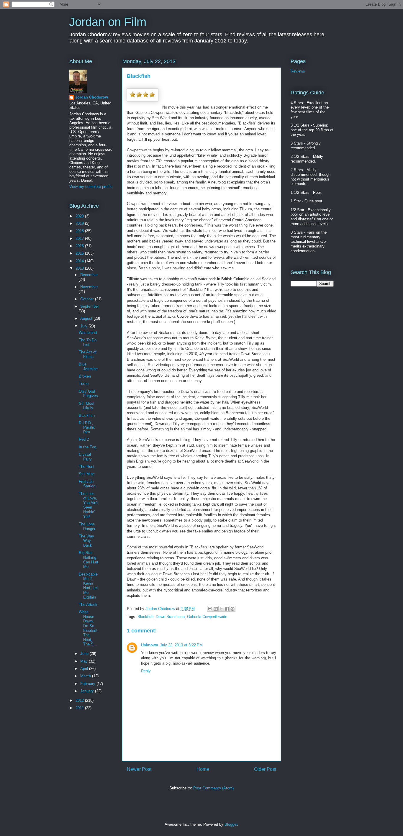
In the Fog (87, 447)
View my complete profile (90, 186)
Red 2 (84, 439)
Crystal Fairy (85, 456)
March (86, 676)
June (85, 653)
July (84, 326)
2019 (80, 223)
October (87, 299)
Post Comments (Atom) (213, 788)
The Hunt (86, 466)
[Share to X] (221, 609)
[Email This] (210, 609)
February (88, 683)
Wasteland (88, 332)
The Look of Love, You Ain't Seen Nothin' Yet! (88, 505)
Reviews (298, 71)
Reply (146, 671)
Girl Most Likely (86, 405)
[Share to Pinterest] (232, 609)
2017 (80, 238)
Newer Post (139, 769)
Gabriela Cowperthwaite (207, 616)
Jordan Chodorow (91, 97)
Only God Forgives (88, 393)
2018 (80, 231)
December (89, 275)
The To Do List (87, 342)
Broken (85, 376)
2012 (80, 700)
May (84, 661)
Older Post (265, 769)
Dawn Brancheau (170, 616)
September (89, 306)
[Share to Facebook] (227, 609)
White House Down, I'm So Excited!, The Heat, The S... (89, 628)
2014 (80, 261)
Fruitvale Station (87, 484)
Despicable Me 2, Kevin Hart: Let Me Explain (88, 585)
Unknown (149, 645)
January (87, 691)
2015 (80, 253)
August (87, 318)
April (84, 668)
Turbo (84, 383)
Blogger (231, 824)
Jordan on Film (107, 21)
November (89, 287)
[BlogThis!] (216, 609)
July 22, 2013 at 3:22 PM (181, 645)
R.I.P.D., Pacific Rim (87, 427)
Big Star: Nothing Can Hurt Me (88, 559)
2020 (80, 216)
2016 (80, 246)
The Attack (88, 604)
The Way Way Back (86, 541)
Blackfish (145, 616)
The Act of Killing (87, 354)
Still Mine (87, 474)
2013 (80, 268)
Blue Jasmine (88, 366)
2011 (80, 708)
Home (202, 769)
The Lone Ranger (87, 526)
